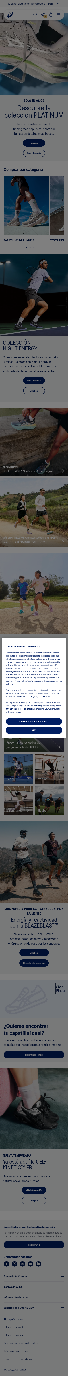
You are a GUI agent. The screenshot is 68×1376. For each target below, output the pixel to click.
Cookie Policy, (49, 705)
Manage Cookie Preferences (33, 721)
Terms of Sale (27, 709)
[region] (34, 688)
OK (34, 730)
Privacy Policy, (36, 705)
